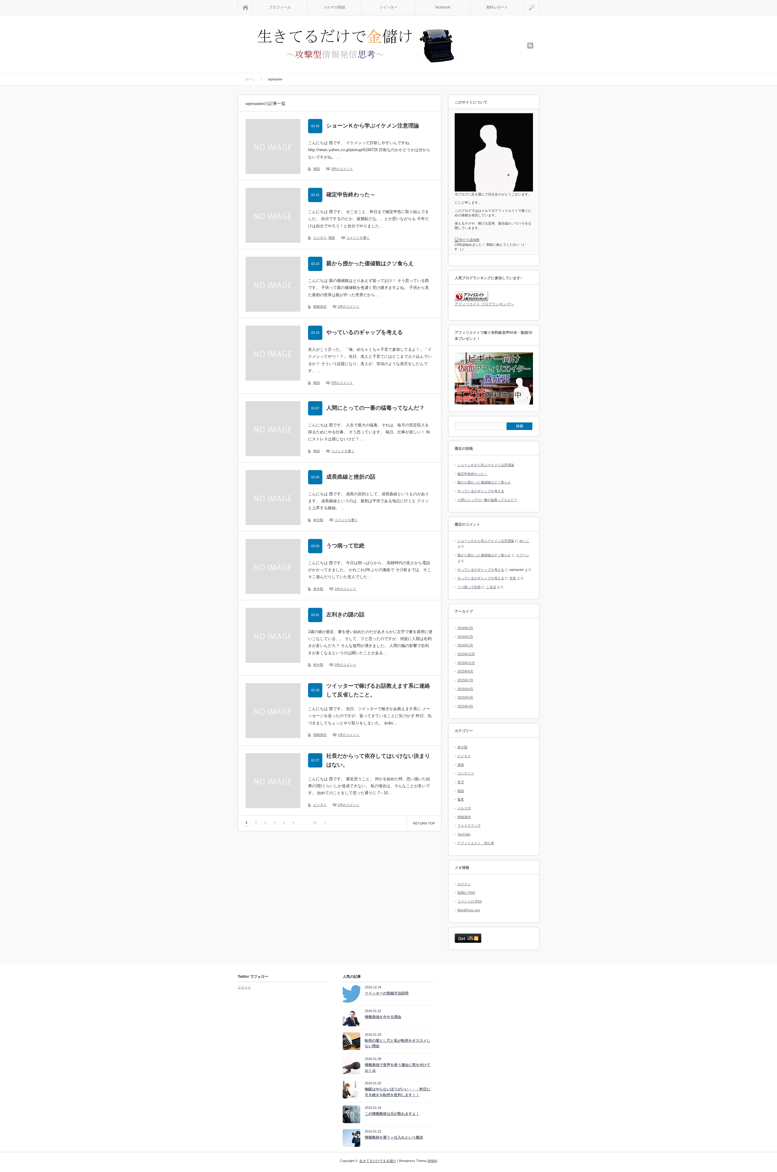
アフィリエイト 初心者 (475, 843)
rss (530, 45)
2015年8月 (465, 671)
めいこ (524, 541)
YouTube (463, 834)
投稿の (466, 892)
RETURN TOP (424, 823)
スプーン (522, 555)
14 (315, 822)
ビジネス (320, 237)
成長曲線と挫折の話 (350, 477)
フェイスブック (469, 825)
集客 (460, 799)
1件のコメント (345, 589)
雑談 (316, 169)
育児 (460, 782)
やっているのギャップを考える (364, 332)
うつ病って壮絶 (345, 546)
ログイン (464, 884)
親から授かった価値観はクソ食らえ (370, 263)
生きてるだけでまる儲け (377, 1161)
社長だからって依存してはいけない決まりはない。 (378, 760)
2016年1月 (465, 645)
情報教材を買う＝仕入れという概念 (394, 1137)
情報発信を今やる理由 (383, 1017)
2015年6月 (465, 689)
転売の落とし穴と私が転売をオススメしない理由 (397, 1043)
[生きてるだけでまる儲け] (357, 46)
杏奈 (512, 578)
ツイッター (388, 7)
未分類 (318, 520)
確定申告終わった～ (350, 194)
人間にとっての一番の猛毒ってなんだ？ (375, 408)
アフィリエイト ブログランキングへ (484, 304)
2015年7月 (465, 680)
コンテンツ (465, 773)
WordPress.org (468, 910)
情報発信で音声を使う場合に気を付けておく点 (397, 1068)
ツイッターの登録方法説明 (387, 993)
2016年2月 (465, 637)
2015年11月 (466, 663)
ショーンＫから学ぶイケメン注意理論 (372, 126)
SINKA (432, 1161)
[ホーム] (245, 7)
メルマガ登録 (334, 7)
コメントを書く (358, 237)
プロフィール (280, 7)
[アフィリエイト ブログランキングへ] (471, 300)
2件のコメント (342, 169)
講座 (460, 765)
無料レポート (497, 7)
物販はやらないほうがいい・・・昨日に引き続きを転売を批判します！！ (397, 1092)
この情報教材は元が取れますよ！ (392, 1114)
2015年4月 (465, 706)
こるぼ (491, 587)
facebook (442, 7)
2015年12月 (466, 654)
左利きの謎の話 (345, 614)
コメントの (469, 901)
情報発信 (320, 306)
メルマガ (464, 808)
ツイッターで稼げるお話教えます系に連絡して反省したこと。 (378, 690)
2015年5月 (465, 697)
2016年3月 (465, 628)
